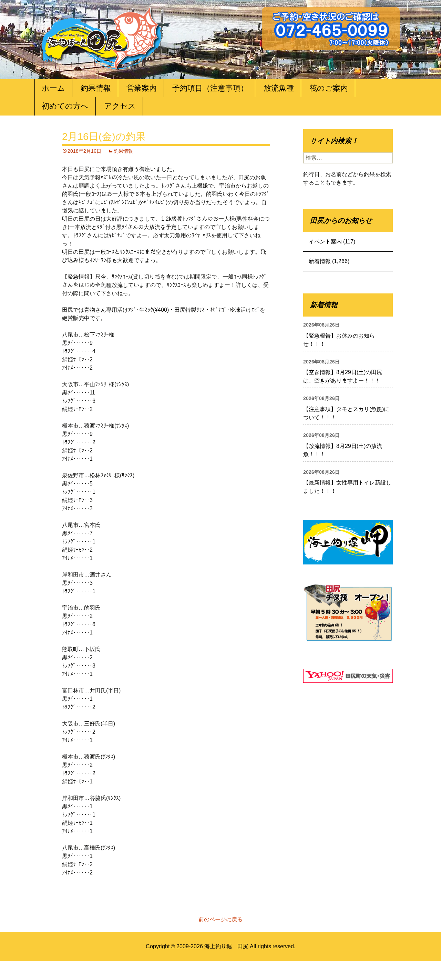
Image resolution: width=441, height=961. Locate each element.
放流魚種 (279, 88)
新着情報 (320, 261)
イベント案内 (325, 241)
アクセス (120, 106)
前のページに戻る (220, 919)
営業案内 (141, 88)
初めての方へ (65, 106)
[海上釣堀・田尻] (101, 36)
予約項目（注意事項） (210, 88)
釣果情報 (96, 88)
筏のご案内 (328, 88)
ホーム (53, 88)
